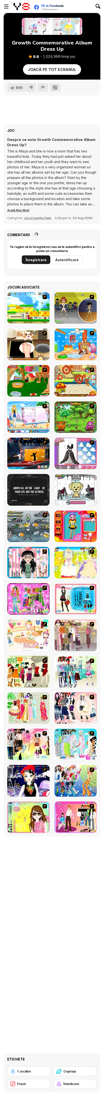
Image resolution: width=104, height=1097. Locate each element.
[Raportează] (42, 87)
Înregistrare (36, 260)
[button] (18, 210)
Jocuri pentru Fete (37, 218)
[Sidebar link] (6, 6)
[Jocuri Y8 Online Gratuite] (22, 6)
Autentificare (67, 260)
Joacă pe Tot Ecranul (52, 69)
